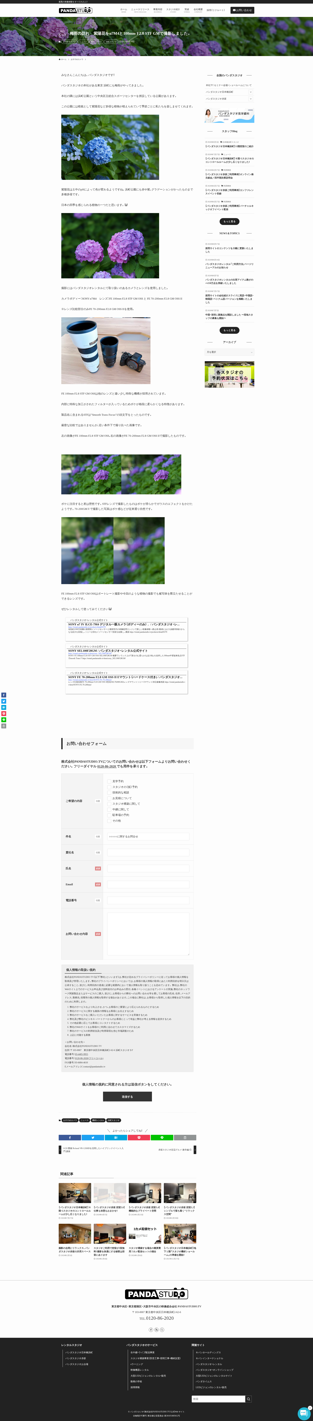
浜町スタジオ (111, 42)
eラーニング (137, 1364)
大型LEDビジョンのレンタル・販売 (148, 1376)
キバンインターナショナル (209, 1358)
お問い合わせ (244, 10)
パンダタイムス (204, 1381)
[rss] (156, 1330)
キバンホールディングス (208, 1352)
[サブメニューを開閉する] (250, 92)
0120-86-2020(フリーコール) (89, 1058)
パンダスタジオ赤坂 (216, 99)
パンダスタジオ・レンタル (209, 1364)
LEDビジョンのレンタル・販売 (211, 1387)
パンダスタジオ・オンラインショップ (214, 1370)
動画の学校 (136, 1381)
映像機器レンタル (140, 1370)
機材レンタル (96, 42)
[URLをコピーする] (185, 1137)
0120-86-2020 (107, 766)
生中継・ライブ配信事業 (143, 1352)
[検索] (162, 1330)
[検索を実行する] (248, 1399)
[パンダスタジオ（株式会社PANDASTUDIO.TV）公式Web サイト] (75, 10)
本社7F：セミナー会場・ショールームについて (229, 85)
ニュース (83, 42)
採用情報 (135, 1387)
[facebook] (151, 1330)
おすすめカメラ (69, 42)
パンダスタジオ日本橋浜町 (219, 92)
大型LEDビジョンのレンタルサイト (214, 1376)
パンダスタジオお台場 (76, 1364)
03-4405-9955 (81, 1054)
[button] (70, 1137)
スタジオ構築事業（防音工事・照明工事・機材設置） (156, 1358)
